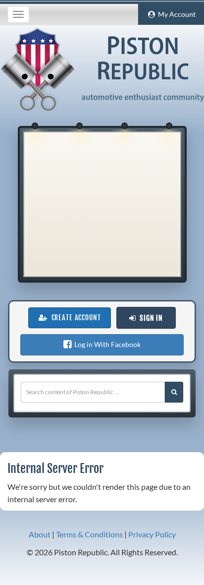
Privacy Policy (152, 534)
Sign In (149, 318)
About (40, 534)
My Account (175, 14)
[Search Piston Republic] (174, 392)
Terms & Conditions (89, 534)
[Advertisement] (102, 204)
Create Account (74, 317)
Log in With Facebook (106, 344)
